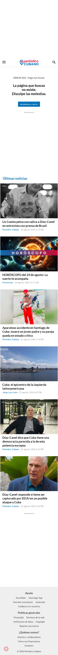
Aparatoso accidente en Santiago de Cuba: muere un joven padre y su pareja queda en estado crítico (28, 331)
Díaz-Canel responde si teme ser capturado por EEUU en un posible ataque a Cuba (24, 498)
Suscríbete (21, 598)
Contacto (29, 645)
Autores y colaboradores (29, 637)
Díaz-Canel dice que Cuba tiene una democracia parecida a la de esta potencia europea (25, 441)
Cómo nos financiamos (29, 641)
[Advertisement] (29, 29)
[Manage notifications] (6, 648)
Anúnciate (40, 602)
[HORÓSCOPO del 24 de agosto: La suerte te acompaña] (29, 254)
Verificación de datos (23, 622)
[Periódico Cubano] (29, 62)
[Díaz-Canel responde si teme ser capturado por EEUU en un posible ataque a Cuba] (29, 473)
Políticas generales (29, 612)
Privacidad (18, 617)
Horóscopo (7, 282)
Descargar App (35, 598)
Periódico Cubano (10, 229)
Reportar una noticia (29, 626)
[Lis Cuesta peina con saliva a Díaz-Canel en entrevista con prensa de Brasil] (29, 200)
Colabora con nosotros (29, 606)
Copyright (40, 622)
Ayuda (29, 593)
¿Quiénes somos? (29, 632)
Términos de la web (35, 617)
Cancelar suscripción (23, 602)
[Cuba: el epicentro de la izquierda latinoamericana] (29, 363)
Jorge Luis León (9, 392)
